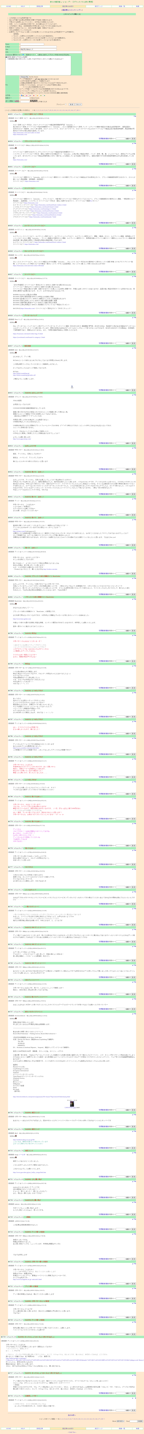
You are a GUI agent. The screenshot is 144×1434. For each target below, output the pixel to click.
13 (63, 110)
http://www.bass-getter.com (22, 619)
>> (80, 110)
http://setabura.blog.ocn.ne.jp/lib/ (24, 1140)
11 (58, 110)
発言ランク (99, 6)
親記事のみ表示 (67, 6)
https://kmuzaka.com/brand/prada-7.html (42, 217)
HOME (8, 6)
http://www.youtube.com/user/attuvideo (26, 748)
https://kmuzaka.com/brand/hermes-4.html (45, 211)
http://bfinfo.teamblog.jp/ (21, 373)
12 (60, 110)
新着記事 (40, 6)
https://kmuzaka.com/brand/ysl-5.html (49, 213)
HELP (23, 6)
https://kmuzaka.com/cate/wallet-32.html (26, 132)
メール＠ (22, 1154)
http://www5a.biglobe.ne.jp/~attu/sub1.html (27, 1279)
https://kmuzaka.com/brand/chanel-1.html (44, 207)
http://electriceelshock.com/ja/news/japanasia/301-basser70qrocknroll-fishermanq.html (41, 1097)
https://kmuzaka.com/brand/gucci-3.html (42, 209)
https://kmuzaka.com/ (20, 134)
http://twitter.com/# (19, 531)
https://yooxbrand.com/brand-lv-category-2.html (29, 337)
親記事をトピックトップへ (72, 10)
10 (55, 110)
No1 (91, 201)
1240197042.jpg (70, 1107)
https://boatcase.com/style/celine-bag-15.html (28, 334)
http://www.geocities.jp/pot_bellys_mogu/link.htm (29, 1172)
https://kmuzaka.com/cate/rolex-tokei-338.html (28, 265)
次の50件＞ (72, 1415)
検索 (137, 6)
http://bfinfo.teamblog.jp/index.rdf (24, 375)
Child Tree (72, 1432)
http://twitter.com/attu (50, 569)
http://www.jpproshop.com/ (22, 439)
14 (66, 110)
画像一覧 (122, 6)
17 (75, 110)
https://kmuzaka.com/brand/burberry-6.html (46, 215)
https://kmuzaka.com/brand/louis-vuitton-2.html (50, 205)
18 (77, 110)
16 (72, 110)
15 (69, 110)
